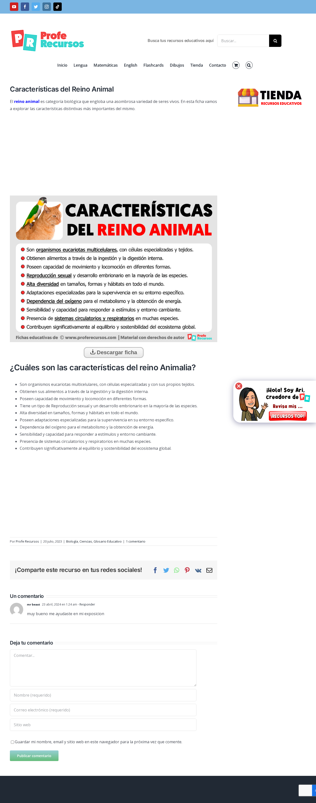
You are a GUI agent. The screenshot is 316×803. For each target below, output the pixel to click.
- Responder (86, 604)
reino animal (27, 101)
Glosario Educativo (108, 541)
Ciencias (85, 541)
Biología (72, 541)
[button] (249, 65)
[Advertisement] (113, 151)
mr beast (33, 604)
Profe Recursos (27, 541)
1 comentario (135, 541)
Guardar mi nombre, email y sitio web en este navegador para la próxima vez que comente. (98, 741)
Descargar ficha (116, 352)
